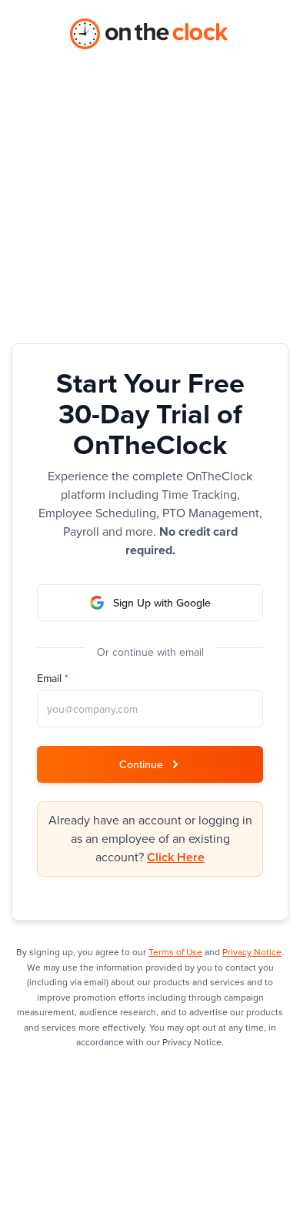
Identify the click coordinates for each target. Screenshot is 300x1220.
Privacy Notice (252, 952)
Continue (141, 764)
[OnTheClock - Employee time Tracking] (150, 33)
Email (52, 679)
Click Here (176, 857)
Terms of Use (175, 952)
